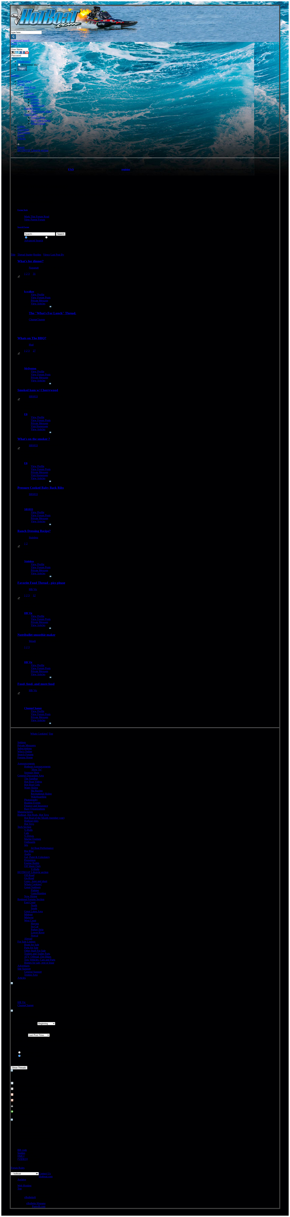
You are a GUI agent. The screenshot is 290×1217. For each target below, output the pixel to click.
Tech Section (24, 826)
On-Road (29, 878)
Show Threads (36, 237)
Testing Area (31, 974)
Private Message (39, 300)
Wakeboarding (38, 796)
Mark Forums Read (41, 111)
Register (15, 75)
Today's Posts (38, 117)
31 (34, 273)
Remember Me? (29, 64)
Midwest (28, 917)
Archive (21, 1179)
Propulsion (30, 860)
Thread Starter (25, 254)
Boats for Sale (31, 944)
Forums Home (25, 757)
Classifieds (23, 129)
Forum (21, 84)
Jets (26, 845)
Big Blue (29, 851)
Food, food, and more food (36, 684)
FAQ (27, 90)
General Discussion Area (30, 775)
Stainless (33, 537)
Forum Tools (22, 210)
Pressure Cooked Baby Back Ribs (40, 487)
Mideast (28, 914)
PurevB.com (38, 1206)
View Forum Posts (41, 297)
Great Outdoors (32, 887)
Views (46, 254)
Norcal (34, 935)
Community (30, 96)
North (34, 905)
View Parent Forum (34, 219)
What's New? (24, 81)
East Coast (29, 902)
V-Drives (29, 836)
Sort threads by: (19, 1035)
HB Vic (33, 589)
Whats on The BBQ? (31, 338)
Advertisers (23, 965)
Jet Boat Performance (42, 848)
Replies (37, 254)
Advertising (23, 132)
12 (34, 595)
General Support (33, 971)
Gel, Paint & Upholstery (37, 857)
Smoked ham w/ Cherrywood (37, 390)
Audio (27, 854)
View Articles (38, 303)
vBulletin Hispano (35, 1203)
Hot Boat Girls (32, 784)
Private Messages (26, 745)
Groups (35, 99)
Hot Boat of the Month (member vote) (44, 817)
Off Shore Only (32, 866)
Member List (37, 105)
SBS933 (33, 396)
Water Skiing (31, 787)
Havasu (35, 923)
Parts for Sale (31, 947)
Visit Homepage (39, 426)
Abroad (28, 938)
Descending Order (31, 1056)
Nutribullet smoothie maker (36, 635)
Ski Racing (37, 790)
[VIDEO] (22, 1159)
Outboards (29, 842)
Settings (21, 742)
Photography (31, 799)
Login (14, 43)
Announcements (26, 763)
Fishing (35, 890)
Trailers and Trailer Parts (37, 953)
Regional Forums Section (30, 899)
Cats (26, 833)
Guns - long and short (35, 881)
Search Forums (25, 754)
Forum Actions (32, 108)
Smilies (21, 1153)
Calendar (29, 93)
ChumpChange (37, 319)
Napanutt (34, 267)
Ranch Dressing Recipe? (34, 531)
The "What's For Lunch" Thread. (52, 313)
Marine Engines (32, 839)
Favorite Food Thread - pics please (41, 583)
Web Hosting (24, 1185)
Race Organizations (34, 808)
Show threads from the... (24, 1023)
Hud (31, 344)
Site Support (24, 968)
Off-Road (29, 875)
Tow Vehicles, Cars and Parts (39, 959)
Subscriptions (24, 748)
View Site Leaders (40, 120)
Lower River (37, 932)
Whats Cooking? (33, 884)
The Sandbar (31, 778)
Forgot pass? (24, 61)
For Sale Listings (26, 941)
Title (13, 254)
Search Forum (23, 227)
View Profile (37, 294)
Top (51, 733)
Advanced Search (20, 40)
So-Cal (34, 926)
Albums (35, 102)
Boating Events (32, 802)
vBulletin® (30, 1197)
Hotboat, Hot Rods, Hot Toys (33, 814)
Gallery (21, 126)
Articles (21, 138)
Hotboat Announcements (37, 766)
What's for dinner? (30, 261)
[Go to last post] (51, 306)
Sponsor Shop (31, 772)
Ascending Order (30, 1052)
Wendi (32, 641)
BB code (22, 1150)
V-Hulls (28, 829)
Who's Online (38, 123)
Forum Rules (18, 1167)
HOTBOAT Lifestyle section (32, 150)
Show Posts (54, 237)
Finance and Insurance (36, 805)
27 (34, 350)
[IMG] (20, 1156)
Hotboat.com (46, 1176)
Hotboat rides (31, 820)
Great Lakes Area (33, 911)
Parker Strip (37, 929)
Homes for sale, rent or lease (39, 962)
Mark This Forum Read (36, 216)
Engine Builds (31, 863)
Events (21, 135)
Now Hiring (30, 896)
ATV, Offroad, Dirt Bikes (37, 956)
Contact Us (45, 1173)
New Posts (30, 87)
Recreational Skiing (41, 793)
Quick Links (30, 114)
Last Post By (57, 254)
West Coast (30, 920)
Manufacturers (25, 811)
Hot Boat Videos (33, 781)
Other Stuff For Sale (35, 950)
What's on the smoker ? (33, 439)
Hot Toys (29, 823)
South (34, 908)
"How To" (36, 769)
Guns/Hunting (38, 893)
